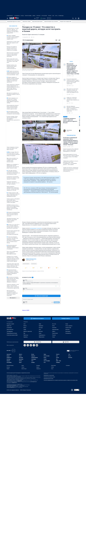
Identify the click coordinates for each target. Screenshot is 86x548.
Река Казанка (33, 263)
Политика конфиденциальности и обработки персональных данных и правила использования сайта (61, 380)
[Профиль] (78, 18)
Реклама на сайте (10, 323)
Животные (26, 335)
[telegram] (25, 345)
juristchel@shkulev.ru (33, 381)
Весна (25, 327)
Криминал (41, 325)
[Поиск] (73, 18)
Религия (54, 335)
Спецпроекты (68, 333)
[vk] (28, 345)
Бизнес (25, 325)
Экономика (67, 331)
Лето (40, 329)
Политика (54, 327)
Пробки (49, 15)
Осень (53, 325)
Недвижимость (10, 15)
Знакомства (17, 15)
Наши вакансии (10, 329)
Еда (24, 333)
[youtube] (37, 345)
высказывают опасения (35, 228)
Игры (56, 15)
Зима (40, 323)
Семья (53, 337)
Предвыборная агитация (12, 333)
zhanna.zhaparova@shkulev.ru (11, 385)
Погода (22, 15)
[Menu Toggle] (7, 18)
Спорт (66, 323)
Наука (40, 333)
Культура (41, 327)
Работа (53, 331)
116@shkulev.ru (19, 380)
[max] (31, 345)
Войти (26, 302)
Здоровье (26, 337)
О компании (9, 327)
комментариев (29, 40)
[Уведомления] (75, 18)
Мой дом (41, 331)
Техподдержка (10, 331)
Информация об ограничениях (49, 375)
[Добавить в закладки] (56, 40)
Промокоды (60, 15)
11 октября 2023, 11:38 (26, 37)
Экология (67, 329)
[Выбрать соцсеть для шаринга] (59, 40)
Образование (41, 337)
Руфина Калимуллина (31, 259)
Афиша (33, 15)
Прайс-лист (9, 325)
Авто (25, 323)
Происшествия (55, 329)
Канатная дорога (26, 263)
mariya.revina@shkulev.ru (11, 387)
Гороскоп (38, 15)
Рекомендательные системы (48, 378)
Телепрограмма (28, 15)
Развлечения (55, 333)
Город (25, 329)
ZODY (53, 15)
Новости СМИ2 (25, 310)
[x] (34, 345)
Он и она (54, 323)
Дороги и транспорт (28, 331)
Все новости (13, 26)
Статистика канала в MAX (12, 335)
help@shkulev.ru (14, 382)
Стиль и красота (68, 325)
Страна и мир (68, 327)
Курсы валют (44, 15)
